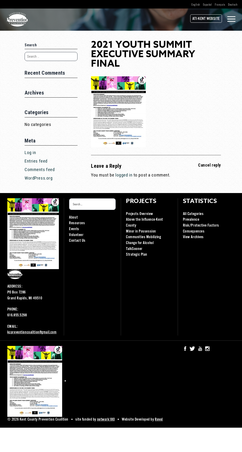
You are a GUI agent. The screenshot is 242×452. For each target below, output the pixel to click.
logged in (123, 175)
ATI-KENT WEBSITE (206, 18)
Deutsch (232, 5)
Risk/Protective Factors (201, 225)
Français (220, 5)
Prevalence (191, 219)
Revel (159, 419)
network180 (106, 419)
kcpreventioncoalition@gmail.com (32, 332)
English (195, 5)
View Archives (193, 237)
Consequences (194, 231)
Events (74, 229)
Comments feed (40, 169)
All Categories (193, 213)
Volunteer (76, 234)
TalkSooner (134, 248)
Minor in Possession (141, 231)
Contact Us (77, 240)
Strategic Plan (136, 254)
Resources (77, 223)
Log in (30, 152)
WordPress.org (38, 178)
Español (207, 5)
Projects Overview (139, 213)
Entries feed (36, 161)
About (73, 217)
